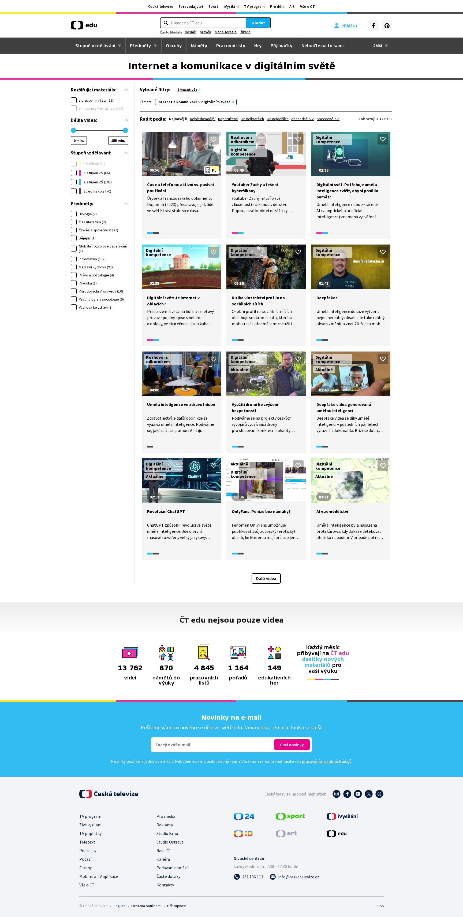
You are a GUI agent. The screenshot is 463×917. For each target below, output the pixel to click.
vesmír (190, 31)
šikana (245, 31)
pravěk (205, 31)
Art (292, 6)
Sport (213, 6)
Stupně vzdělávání (95, 45)
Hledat (258, 22)
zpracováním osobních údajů (326, 761)
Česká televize (160, 6)
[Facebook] (373, 25)
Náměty (199, 45)
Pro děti (277, 6)
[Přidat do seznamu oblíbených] (213, 139)
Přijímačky (282, 45)
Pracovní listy (230, 45)
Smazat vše (187, 89)
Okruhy (174, 45)
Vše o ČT (307, 6)
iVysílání (231, 6)
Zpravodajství (190, 6)
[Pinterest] (387, 25)
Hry (258, 45)
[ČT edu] (84, 27)
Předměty (140, 45)
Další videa (266, 578)
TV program (254, 6)
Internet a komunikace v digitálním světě (194, 101)
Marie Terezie (226, 31)
